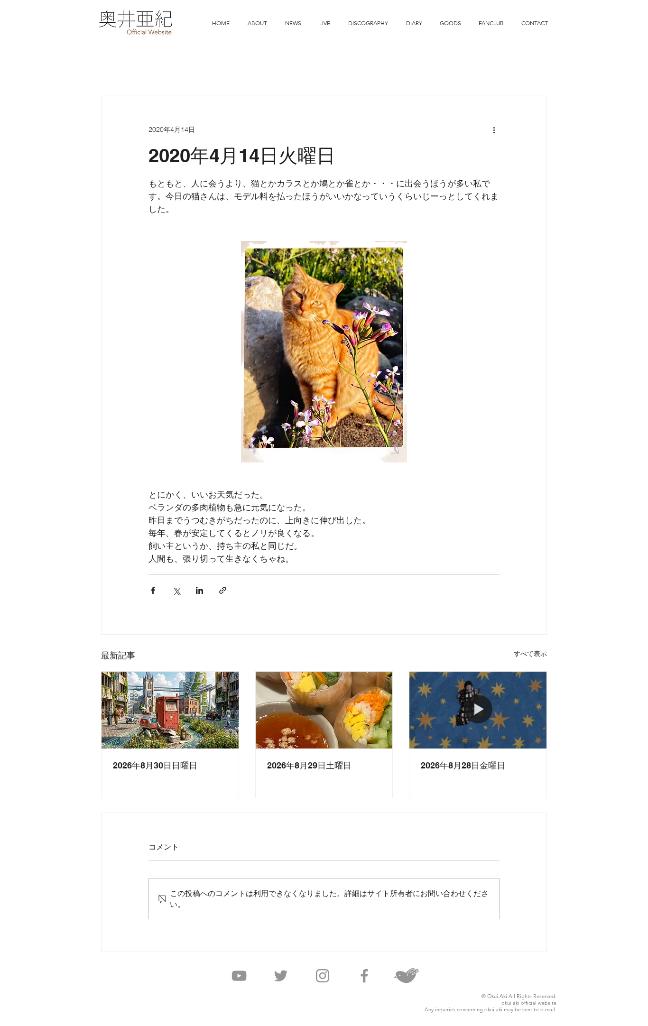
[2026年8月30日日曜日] (170, 710)
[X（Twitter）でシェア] (176, 590)
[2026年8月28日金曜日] (477, 710)
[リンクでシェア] (222, 590)
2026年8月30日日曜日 (155, 765)
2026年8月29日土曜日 (309, 765)
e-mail (547, 1009)
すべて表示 (530, 653)
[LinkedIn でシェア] (199, 590)
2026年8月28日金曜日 (463, 765)
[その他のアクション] (494, 129)
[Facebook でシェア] (152, 590)
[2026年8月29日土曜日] (324, 710)
